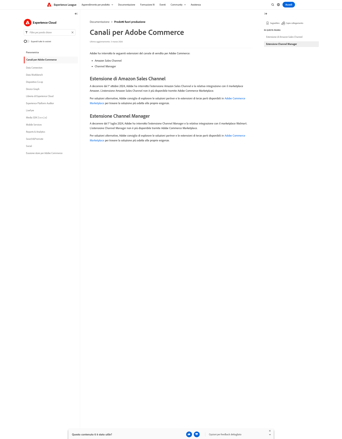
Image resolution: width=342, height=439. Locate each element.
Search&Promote (34, 138)
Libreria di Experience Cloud (39, 96)
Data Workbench (34, 74)
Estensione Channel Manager (281, 44)
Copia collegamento (294, 23)
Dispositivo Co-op (34, 81)
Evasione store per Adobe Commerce (44, 153)
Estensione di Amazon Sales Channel (284, 36)
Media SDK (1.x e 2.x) (36, 117)
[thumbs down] (197, 434)
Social (29, 146)
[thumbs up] (189, 434)
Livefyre (30, 110)
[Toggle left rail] (76, 14)
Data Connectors (34, 67)
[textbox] (49, 32)
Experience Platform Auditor (40, 103)
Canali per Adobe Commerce (41, 59)
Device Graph (33, 89)
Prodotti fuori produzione (129, 21)
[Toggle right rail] (266, 14)
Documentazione (100, 21)
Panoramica (32, 52)
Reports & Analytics (35, 131)
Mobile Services (34, 124)
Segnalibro (274, 23)
